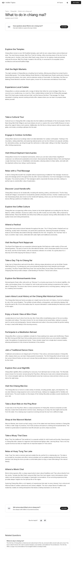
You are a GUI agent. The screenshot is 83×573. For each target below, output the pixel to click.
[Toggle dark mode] (67, 2)
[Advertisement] (37, 38)
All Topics (60, 2)
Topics (7, 11)
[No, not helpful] (45, 520)
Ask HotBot (76, 2)
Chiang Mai (13, 11)
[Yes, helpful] (41, 520)
